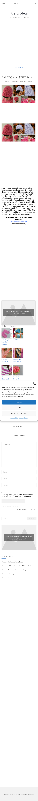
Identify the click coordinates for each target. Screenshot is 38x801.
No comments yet (19, 426)
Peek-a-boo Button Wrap (17, 360)
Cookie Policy (14, 418)
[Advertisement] (19, 45)
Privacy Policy (23, 418)
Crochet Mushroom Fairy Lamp (12, 562)
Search (31, 518)
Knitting (19, 67)
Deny (19, 408)
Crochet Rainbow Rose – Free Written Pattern (17, 566)
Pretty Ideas (19, 13)
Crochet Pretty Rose (17, 378)
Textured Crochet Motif (25, 509)
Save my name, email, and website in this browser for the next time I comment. (18, 496)
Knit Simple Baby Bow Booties (5, 342)
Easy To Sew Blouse (11, 507)
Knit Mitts (16, 340)
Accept (19, 402)
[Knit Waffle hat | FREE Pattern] (18, 94)
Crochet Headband (5, 360)
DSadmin (29, 81)
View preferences (19, 413)
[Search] (35, 3)
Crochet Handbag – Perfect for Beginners (16, 570)
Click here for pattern (18, 221)
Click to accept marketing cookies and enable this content (18, 313)
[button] (35, 383)
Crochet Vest (6, 578)
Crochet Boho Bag (8, 574)
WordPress (31, 794)
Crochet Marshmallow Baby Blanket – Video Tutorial (6, 380)
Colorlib (18, 794)
